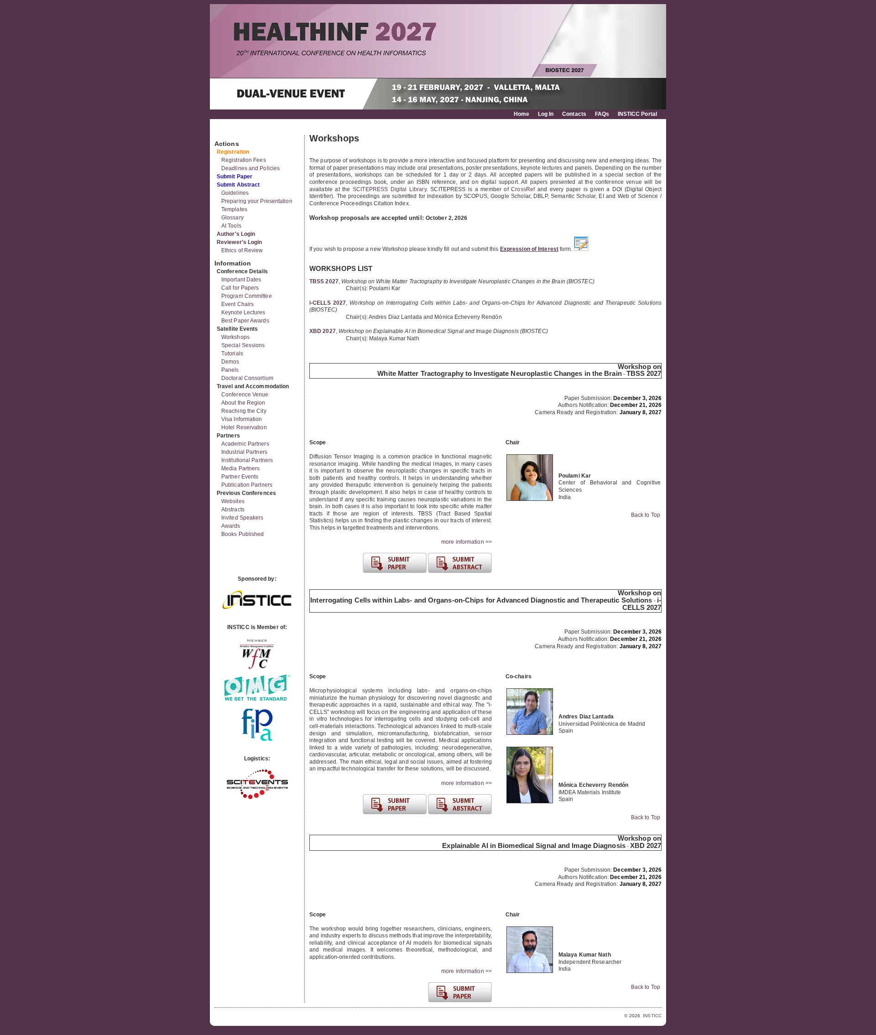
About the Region (243, 403)
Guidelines (235, 193)
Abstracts (233, 509)
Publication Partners (246, 485)
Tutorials (232, 353)
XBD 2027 (322, 331)
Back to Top (645, 515)
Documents (224, 131)
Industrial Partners (244, 452)
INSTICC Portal (637, 114)
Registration (233, 152)
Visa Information (241, 419)
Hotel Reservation (244, 427)
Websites (233, 501)
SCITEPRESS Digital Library (390, 189)
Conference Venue (245, 394)
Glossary (232, 217)
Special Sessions (243, 345)
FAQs (602, 114)
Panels (230, 370)
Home (521, 114)
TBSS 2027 (324, 281)
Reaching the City (243, 411)
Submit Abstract (238, 185)
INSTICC (652, 1015)
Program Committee (246, 296)
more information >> (466, 542)
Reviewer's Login (239, 242)
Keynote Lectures (243, 312)
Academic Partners (245, 444)
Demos (230, 362)
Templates (234, 209)
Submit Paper (234, 176)
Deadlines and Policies (250, 168)
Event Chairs (237, 304)
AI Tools (231, 226)
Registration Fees (243, 160)
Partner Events (239, 476)
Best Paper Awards (245, 320)
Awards (230, 526)
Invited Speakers (242, 518)
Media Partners (240, 468)
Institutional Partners (247, 460)
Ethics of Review (242, 250)
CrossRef (523, 189)
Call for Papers (240, 288)
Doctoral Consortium (247, 378)
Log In (546, 114)
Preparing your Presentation (256, 201)
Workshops (235, 337)
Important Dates (241, 279)
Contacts (574, 114)
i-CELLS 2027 (327, 303)
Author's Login (236, 234)
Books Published (242, 534)
